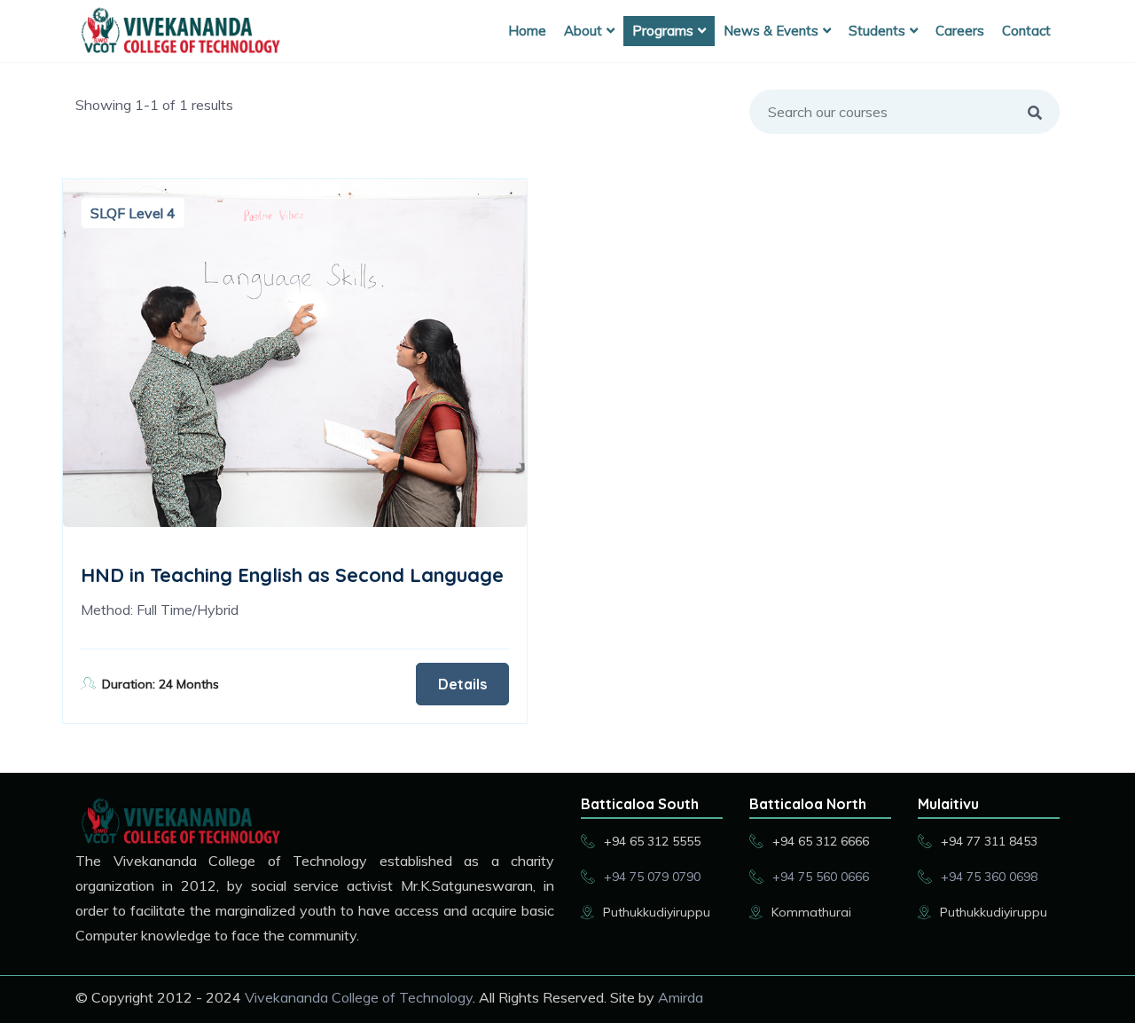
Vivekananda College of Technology (359, 997)
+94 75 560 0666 (820, 877)
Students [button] (877, 30)
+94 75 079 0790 (652, 877)
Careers (959, 30)
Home (527, 30)
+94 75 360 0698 (989, 877)
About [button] (583, 30)
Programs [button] (662, 30)
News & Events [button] (771, 30)
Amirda (680, 997)
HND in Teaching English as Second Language (292, 575)
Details (462, 684)
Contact (1026, 30)
